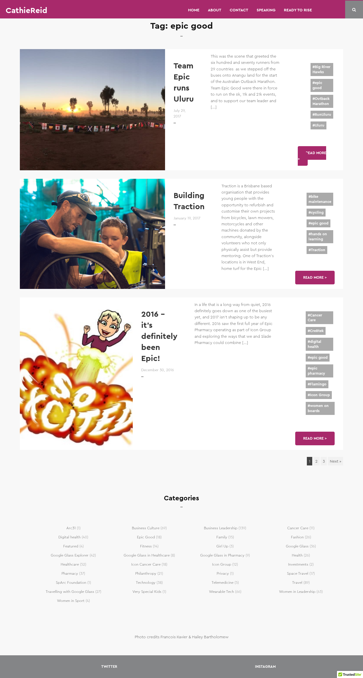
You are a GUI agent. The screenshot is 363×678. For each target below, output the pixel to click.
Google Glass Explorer (69, 555)
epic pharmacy (316, 371)
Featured (70, 546)
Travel (297, 582)
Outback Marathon (321, 101)
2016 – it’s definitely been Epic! (159, 336)
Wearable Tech (221, 591)
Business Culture (145, 528)
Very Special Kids (146, 591)
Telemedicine (222, 582)
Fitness (146, 546)
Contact (239, 10)
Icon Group (320, 395)
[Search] (354, 10)
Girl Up (222, 546)
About (214, 10)
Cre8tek (317, 330)
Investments (298, 564)
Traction (318, 250)
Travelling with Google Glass (70, 591)
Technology (145, 582)
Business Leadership (220, 528)
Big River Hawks (321, 69)
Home (193, 10)
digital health (314, 344)
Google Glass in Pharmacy (222, 555)
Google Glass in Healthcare (147, 555)
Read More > (312, 155)
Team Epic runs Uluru (184, 82)
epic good (317, 85)
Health (297, 555)
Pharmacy (70, 573)
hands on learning (318, 237)
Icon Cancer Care (146, 564)
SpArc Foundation (71, 582)
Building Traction (189, 201)
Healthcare (70, 564)
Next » (335, 461)
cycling (317, 212)
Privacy (223, 573)
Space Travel (297, 573)
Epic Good (146, 537)
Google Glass (297, 546)
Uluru (319, 125)
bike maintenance (320, 199)
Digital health (69, 537)
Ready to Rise (298, 10)
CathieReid (26, 10)
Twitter (109, 666)
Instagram (265, 666)
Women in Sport (71, 600)
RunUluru (323, 114)
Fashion (297, 537)
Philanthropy (145, 573)
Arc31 (71, 528)
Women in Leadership (297, 591)
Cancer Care (315, 318)
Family (221, 537)
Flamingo (318, 384)
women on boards (318, 408)
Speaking (266, 10)
